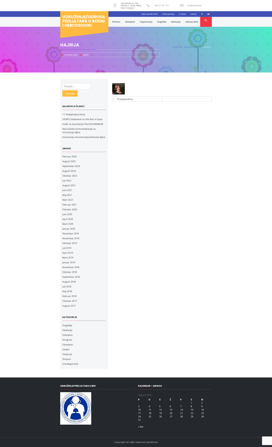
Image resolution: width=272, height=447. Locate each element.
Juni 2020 (67, 214)
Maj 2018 (67, 291)
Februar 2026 (69, 156)
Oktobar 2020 (69, 209)
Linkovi (193, 14)
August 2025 (69, 161)
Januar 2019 (68, 262)
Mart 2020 (67, 223)
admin (86, 54)
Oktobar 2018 (69, 272)
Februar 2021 (69, 204)
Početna (116, 21)
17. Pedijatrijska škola (73, 114)
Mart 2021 (67, 199)
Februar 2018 (69, 296)
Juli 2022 (66, 180)
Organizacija (146, 21)
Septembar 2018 (71, 276)
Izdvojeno (67, 335)
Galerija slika (191, 21)
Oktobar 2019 (69, 243)
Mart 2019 (67, 257)
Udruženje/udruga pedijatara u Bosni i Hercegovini (83, 21)
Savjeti (65, 349)
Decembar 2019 (70, 233)
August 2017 (69, 305)
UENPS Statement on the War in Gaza (82, 119)
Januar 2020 (68, 228)
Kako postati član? (149, 14)
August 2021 (69, 185)
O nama (182, 14)
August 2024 (69, 171)
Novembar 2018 (70, 267)
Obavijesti (130, 21)
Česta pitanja (168, 14)
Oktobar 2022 (69, 175)
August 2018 (69, 281)
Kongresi (67, 339)
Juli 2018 (66, 286)
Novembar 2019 (70, 238)
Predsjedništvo (125, 99)
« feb (140, 426)
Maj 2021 (67, 195)
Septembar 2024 (71, 166)
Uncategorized (70, 363)
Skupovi (66, 359)
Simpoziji (67, 354)
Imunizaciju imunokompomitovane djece (83, 137)
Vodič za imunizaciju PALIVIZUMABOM (82, 124)
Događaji (161, 21)
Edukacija (175, 21)
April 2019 (67, 252)
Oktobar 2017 (69, 301)
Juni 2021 (67, 190)
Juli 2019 (66, 248)
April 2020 (67, 219)
